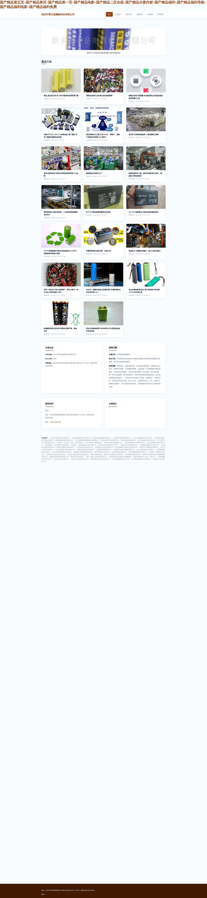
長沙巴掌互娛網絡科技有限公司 (58, 14)
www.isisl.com (55, 422)
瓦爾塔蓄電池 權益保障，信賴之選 (98, 251)
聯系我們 (139, 14)
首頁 (109, 14)
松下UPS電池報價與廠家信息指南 (98, 212)
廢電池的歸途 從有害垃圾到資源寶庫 (99, 96)
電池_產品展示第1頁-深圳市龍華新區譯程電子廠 (61, 96)
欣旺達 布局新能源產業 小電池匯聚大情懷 (144, 134)
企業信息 (150, 14)
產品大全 (129, 14)
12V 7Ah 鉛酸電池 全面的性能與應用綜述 (143, 212)
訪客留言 (161, 14)
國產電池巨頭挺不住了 (94, 173)
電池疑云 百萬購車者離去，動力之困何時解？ (145, 251)
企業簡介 (118, 14)
